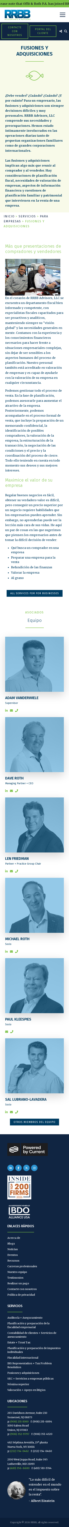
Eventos (12, 1255)
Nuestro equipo (17, 1272)
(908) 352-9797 (19, 1434)
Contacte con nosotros (14, 31)
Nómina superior (18, 1384)
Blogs (11, 1243)
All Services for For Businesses (34, 593)
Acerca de (13, 1238)
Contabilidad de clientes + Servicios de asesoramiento (31, 1334)
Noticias (12, 1249)
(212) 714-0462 (19, 1451)
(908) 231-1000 (19, 1421)
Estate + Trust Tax (18, 1342)
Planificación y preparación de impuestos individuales (34, 1350)
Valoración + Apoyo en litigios (26, 1390)
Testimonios (15, 1277)
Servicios (27, 216)
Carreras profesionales (22, 1266)
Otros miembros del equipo (34, 1122)
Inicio (9, 216)
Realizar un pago (18, 1283)
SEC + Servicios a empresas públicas (30, 1378)
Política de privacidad (21, 1294)
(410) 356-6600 (19, 1468)
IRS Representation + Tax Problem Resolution (29, 1365)
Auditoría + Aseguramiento (25, 1317)
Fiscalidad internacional (22, 1357)
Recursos (13, 1260)
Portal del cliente (43, 31)
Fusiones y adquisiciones (23, 1373)
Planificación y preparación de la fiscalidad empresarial (28, 1325)
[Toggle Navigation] (62, 14)
